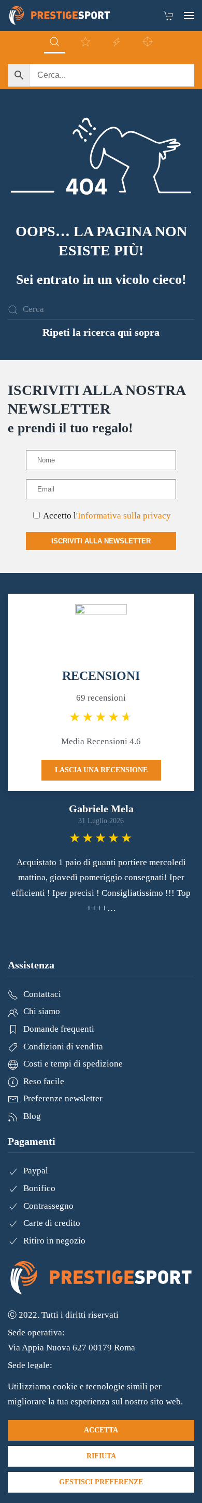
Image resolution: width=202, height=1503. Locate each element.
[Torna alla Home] (59, 15)
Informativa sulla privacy (124, 516)
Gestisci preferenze (101, 1482)
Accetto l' (106, 516)
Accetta (101, 1430)
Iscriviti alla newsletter (101, 541)
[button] (189, 15)
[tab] (54, 42)
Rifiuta (101, 1456)
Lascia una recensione (101, 770)
